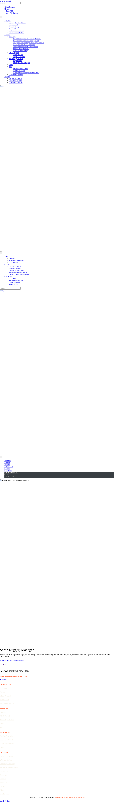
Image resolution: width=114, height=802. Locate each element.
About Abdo (8, 467)
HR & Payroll (14, 53)
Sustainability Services (21, 49)
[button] (3, 679)
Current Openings (15, 266)
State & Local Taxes (20, 69)
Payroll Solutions (19, 57)
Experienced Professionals (18, 272)
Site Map (72, 797)
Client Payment (9, 7)
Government (13, 25)
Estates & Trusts (19, 71)
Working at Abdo (15, 268)
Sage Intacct (17, 61)
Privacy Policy (80, 797)
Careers (7, 264)
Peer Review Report (61, 797)
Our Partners (4, 794)
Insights (7, 77)
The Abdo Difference (16, 260)
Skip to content (5, 1)
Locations (12, 278)
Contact (2, 692)
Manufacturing (14, 27)
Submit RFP (8, 11)
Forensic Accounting (20, 51)
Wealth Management (16, 75)
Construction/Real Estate (17, 23)
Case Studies (13, 262)
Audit (11, 65)
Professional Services (16, 31)
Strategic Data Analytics (21, 63)
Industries (7, 21)
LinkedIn (3, 664)
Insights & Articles (15, 79)
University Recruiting (16, 270)
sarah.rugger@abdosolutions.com (11, 660)
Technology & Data (16, 59)
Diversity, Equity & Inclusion (19, 274)
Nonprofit (12, 29)
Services (7, 35)
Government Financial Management (26, 41)
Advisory (12, 37)
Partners (12, 258)
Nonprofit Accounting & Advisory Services (28, 43)
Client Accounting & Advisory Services (27, 39)
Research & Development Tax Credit (26, 73)
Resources (3, 783)
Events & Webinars (15, 83)
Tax (10, 67)
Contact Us (8, 276)
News (6, 9)
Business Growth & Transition (24, 45)
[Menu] (1, 17)
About (6, 256)
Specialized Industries (16, 33)
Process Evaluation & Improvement (25, 47)
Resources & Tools (15, 81)
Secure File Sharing (11, 13)
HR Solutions (18, 55)
